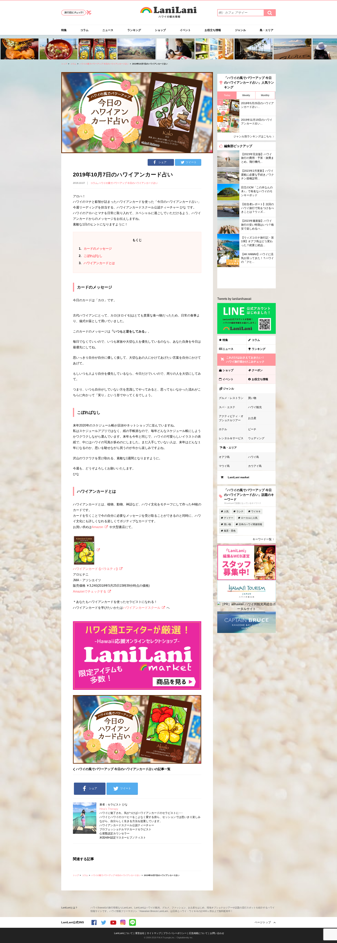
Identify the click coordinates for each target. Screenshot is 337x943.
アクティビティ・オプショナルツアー (231, 418)
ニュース (107, 30)
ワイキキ (256, 511)
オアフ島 (224, 457)
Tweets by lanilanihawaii (234, 298)
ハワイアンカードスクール (141, 607)
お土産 (252, 418)
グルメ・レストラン (231, 398)
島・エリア (266, 30)
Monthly (265, 95)
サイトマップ (154, 933)
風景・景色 (230, 530)
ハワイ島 (253, 457)
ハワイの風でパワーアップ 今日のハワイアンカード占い (104, 64)
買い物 (252, 398)
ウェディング (256, 438)
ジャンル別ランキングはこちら (252, 136)
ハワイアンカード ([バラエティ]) (95, 568)
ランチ (239, 511)
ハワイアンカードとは (97, 263)
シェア (162, 162)
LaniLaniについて (123, 933)
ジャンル (240, 30)
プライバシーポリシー (175, 933)
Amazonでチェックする (89, 591)
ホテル (223, 429)
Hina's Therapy (108, 808)
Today (227, 95)
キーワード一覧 (262, 539)
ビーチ (252, 429)
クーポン (257, 370)
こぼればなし (90, 255)
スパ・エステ (227, 407)
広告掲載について (198, 933)
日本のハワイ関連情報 (250, 524)
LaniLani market (238, 477)
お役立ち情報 (213, 30)
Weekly (246, 95)
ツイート (191, 162)
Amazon (97, 527)
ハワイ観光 (255, 407)
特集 (64, 30)
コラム (84, 30)
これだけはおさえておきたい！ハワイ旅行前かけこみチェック (245, 359)
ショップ (160, 30)
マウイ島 (224, 465)
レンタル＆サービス (231, 438)
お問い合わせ (217, 933)
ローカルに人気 (249, 518)
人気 (226, 511)
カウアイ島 (255, 465)
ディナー (228, 518)
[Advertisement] (246, 277)
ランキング (134, 30)
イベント (185, 30)
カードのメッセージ (95, 248)
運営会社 (140, 933)
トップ (64, 64)
